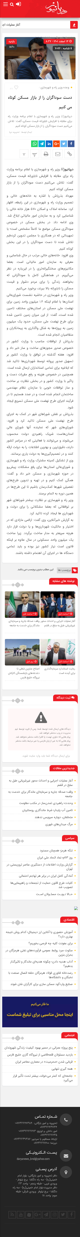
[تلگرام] (46, 1214)
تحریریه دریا (14, 132)
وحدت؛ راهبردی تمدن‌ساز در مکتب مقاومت (46, 803)
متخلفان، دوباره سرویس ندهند (54, 817)
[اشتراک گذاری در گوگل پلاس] (56, 143)
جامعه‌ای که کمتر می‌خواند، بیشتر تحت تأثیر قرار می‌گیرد (43, 1078)
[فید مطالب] (12, 1214)
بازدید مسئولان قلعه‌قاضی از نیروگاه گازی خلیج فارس (40, 1054)
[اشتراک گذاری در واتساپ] (34, 143)
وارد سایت (34, 756)
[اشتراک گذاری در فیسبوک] (71, 143)
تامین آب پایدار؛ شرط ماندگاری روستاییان (47, 810)
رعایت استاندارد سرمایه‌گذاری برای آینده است (59, 671)
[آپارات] (29, 1214)
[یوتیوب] (20, 1214)
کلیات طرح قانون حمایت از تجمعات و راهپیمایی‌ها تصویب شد (41, 885)
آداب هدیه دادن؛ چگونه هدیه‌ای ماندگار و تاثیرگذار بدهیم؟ (41, 963)
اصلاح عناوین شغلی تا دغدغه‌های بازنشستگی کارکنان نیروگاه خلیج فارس (24, 673)
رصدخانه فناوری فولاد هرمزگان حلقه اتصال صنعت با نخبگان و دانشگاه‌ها (40, 975)
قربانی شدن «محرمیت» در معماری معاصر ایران (44, 1061)
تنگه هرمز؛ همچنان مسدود (56, 850)
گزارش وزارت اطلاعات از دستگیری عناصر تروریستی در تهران (40, 866)
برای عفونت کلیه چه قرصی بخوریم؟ (51, 943)
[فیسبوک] (71, 1214)
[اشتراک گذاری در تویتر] (63, 143)
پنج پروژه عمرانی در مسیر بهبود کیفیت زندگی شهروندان (38, 1047)
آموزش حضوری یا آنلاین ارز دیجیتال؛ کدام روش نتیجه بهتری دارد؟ (39, 934)
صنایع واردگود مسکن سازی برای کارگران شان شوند (41, 984)
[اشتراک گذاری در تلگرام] (41, 143)
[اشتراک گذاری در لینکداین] (49, 143)
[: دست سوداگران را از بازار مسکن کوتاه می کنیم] (58, 153)
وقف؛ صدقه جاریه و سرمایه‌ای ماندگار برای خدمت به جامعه (24, 623)
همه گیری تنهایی (62, 1068)
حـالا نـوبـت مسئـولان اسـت (54, 894)
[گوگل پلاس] (37, 1214)
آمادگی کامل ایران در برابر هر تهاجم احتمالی (46, 875)
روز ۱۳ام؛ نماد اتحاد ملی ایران (55, 857)
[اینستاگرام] (54, 1214)
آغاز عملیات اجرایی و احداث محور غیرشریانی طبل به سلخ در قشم (58, 623)
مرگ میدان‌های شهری (59, 824)
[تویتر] (63, 1214)
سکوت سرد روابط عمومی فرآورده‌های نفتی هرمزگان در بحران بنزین (39, 952)
